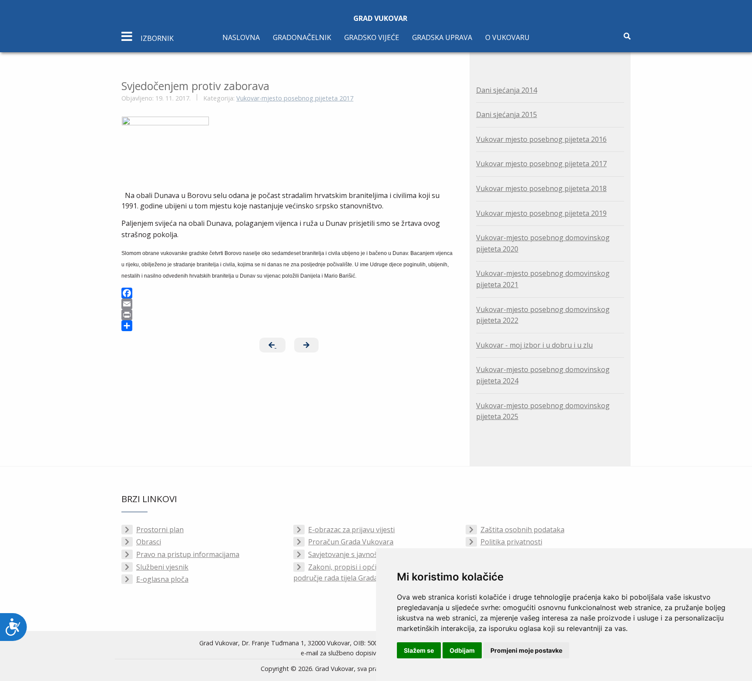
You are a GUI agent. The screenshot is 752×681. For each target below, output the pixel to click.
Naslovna (241, 37)
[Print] (289, 314)
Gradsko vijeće (371, 37)
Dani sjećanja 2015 (506, 114)
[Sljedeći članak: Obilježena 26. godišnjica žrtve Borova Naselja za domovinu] (306, 345)
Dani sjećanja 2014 (506, 90)
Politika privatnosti (511, 542)
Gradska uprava (442, 37)
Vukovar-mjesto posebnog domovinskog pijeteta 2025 (543, 411)
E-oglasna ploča (162, 579)
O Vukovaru (507, 37)
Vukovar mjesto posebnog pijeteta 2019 (541, 213)
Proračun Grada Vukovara (350, 542)
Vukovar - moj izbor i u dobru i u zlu (534, 345)
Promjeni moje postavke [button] (526, 650)
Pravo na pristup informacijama (187, 554)
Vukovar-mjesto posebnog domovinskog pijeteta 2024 (543, 375)
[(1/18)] (165, 145)
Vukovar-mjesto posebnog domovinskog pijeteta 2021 (543, 278)
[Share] (289, 325)
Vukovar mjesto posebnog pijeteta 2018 (541, 188)
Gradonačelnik (302, 37)
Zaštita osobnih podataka (522, 529)
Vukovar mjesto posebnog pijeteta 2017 (541, 163)
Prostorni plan (160, 529)
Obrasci (148, 542)
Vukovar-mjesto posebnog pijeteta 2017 (294, 98)
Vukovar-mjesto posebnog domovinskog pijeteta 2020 (543, 243)
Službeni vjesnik (162, 567)
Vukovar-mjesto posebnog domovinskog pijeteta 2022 (543, 315)
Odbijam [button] (462, 650)
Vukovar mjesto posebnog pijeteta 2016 (541, 139)
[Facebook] (289, 293)
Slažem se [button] (419, 650)
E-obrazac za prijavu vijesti (351, 529)
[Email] (289, 304)
